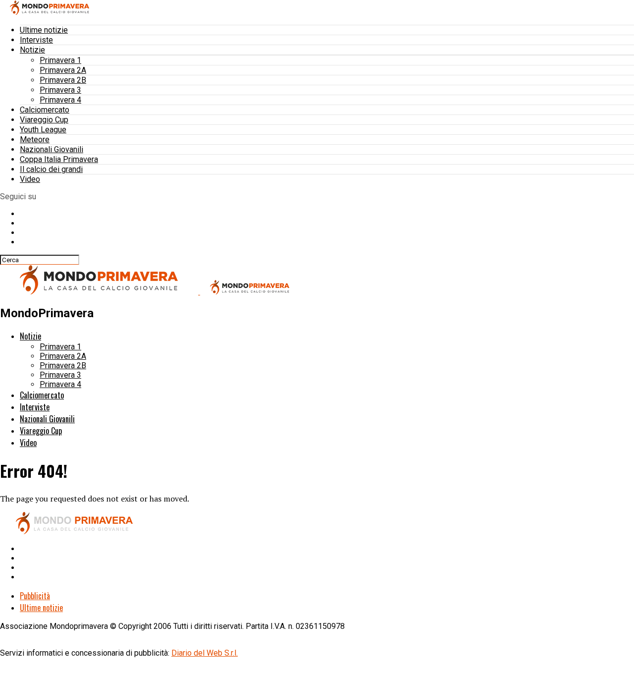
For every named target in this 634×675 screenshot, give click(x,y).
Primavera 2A (63, 70)
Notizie (32, 50)
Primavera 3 (60, 90)
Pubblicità (35, 596)
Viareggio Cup (44, 119)
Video (30, 179)
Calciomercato (44, 109)
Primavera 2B (63, 80)
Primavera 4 (60, 100)
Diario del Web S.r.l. (204, 653)
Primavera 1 (60, 60)
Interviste (36, 40)
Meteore (35, 139)
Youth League (43, 129)
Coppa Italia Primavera (59, 159)
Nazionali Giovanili (51, 149)
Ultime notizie (44, 30)
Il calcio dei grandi (51, 169)
